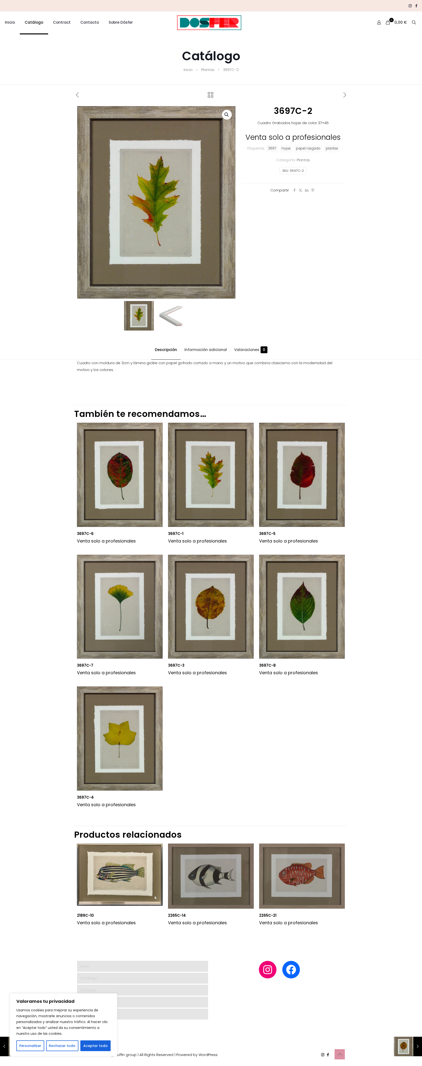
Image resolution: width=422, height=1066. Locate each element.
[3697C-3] (408, 1046)
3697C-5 (267, 533)
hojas (286, 148)
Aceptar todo (95, 1045)
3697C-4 (85, 797)
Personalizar (30, 1045)
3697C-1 (175, 533)
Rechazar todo (62, 1045)
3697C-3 (176, 665)
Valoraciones (249, 349)
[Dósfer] (209, 22)
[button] (227, 115)
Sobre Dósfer (92, 1013)
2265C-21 (267, 915)
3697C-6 (85, 533)
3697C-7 (85, 665)
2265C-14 (177, 915)
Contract (88, 990)
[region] (63, 1024)
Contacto (88, 1002)
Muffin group (125, 1054)
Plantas (207, 69)
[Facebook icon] (416, 5)
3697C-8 (267, 665)
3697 (272, 148)
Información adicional (205, 349)
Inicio (188, 69)
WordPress (208, 1054)
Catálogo (88, 978)
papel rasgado (308, 148)
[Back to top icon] (340, 1054)
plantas (332, 148)
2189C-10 (85, 915)
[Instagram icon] (410, 5)
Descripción (166, 349)
